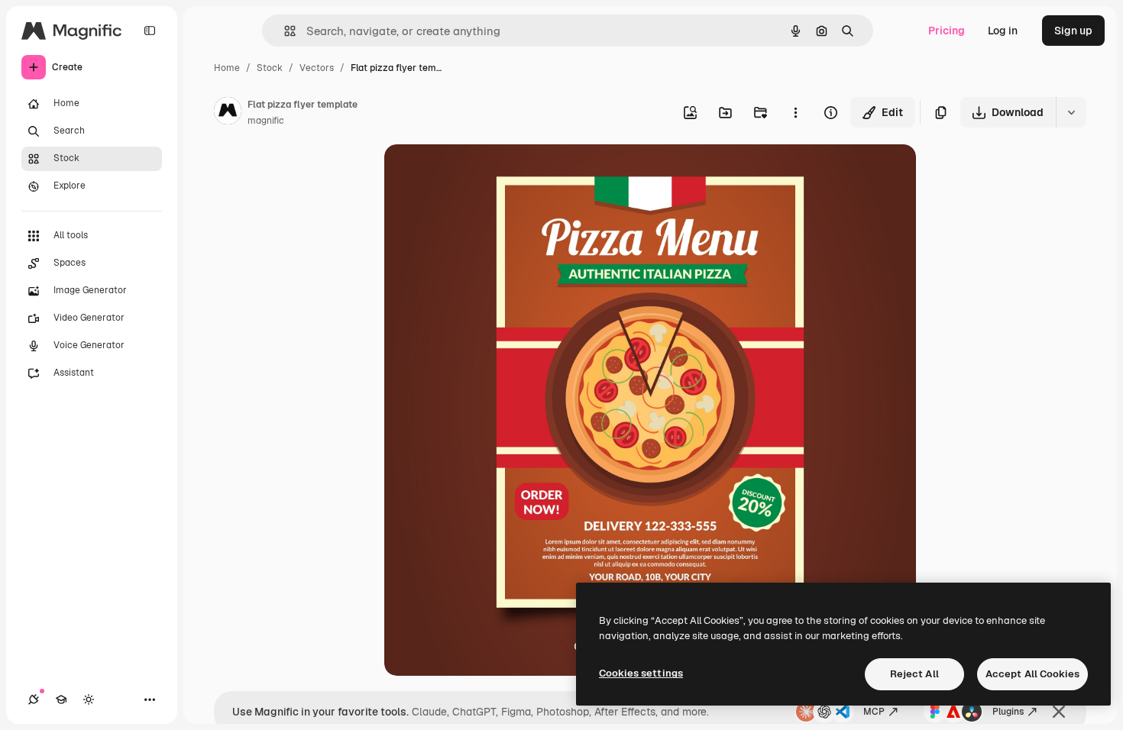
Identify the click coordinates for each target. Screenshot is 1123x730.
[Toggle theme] (88, 699)
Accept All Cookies (1032, 673)
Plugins (1008, 712)
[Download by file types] (1071, 112)
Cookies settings (641, 673)
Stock (270, 68)
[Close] (1059, 712)
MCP (874, 712)
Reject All (914, 673)
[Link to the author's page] (227, 113)
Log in (1003, 30)
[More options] (795, 112)
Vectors (316, 68)
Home (227, 68)
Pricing (946, 30)
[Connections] (33, 699)
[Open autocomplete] (284, 31)
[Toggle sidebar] (150, 30)
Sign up (1073, 30)
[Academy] (61, 699)
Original (482, 173)
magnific (266, 121)
